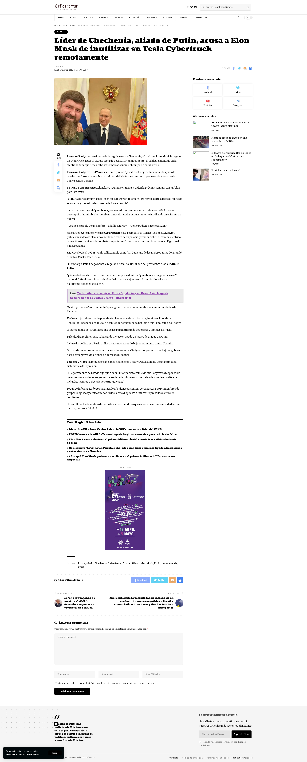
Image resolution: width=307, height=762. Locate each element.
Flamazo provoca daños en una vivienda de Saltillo (229, 139)
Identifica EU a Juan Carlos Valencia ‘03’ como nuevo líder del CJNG (115, 429)
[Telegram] (238, 103)
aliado (89, 563)
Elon (124, 563)
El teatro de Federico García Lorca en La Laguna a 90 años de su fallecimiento (231, 156)
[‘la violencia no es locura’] (201, 175)
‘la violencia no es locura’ (225, 170)
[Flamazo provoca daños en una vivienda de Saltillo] (201, 142)
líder (143, 563)
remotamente (169, 563)
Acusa (81, 563)
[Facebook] (187, 7)
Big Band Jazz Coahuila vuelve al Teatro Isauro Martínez (230, 124)
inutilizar (134, 563)
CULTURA (215, 130)
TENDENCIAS (216, 145)
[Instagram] (195, 7)
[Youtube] (207, 103)
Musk (150, 563)
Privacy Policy (13, 754)
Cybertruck (114, 563)
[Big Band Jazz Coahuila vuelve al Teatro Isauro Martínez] (201, 127)
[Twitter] (191, 7)
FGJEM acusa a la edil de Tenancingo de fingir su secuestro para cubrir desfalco (123, 434)
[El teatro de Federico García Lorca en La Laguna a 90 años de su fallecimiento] (201, 157)
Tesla (81, 566)
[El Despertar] (66, 7)
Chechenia (100, 563)
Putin (157, 563)
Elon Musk (163, 156)
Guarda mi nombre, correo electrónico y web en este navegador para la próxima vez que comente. (106, 683)
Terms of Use (32, 754)
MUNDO (61, 32)
